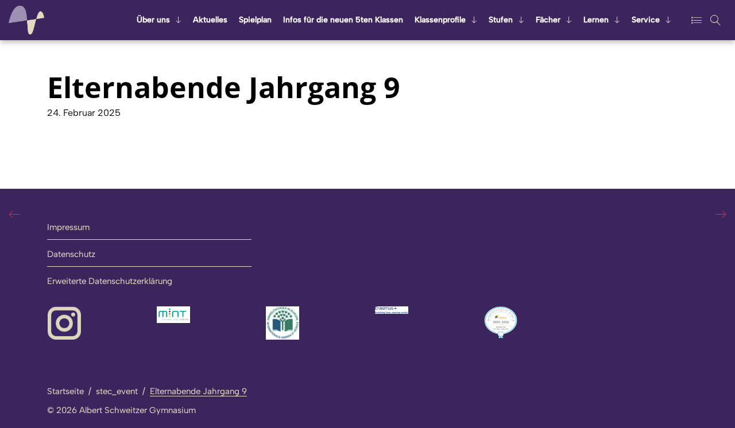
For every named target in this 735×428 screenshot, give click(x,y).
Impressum (68, 227)
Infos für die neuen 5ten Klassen (343, 20)
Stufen (501, 20)
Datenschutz (71, 254)
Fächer (548, 20)
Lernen (596, 20)
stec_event (117, 391)
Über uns (153, 20)
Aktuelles (210, 20)
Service (646, 20)
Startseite (65, 391)
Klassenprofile (440, 20)
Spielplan (255, 20)
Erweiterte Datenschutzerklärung (109, 281)
